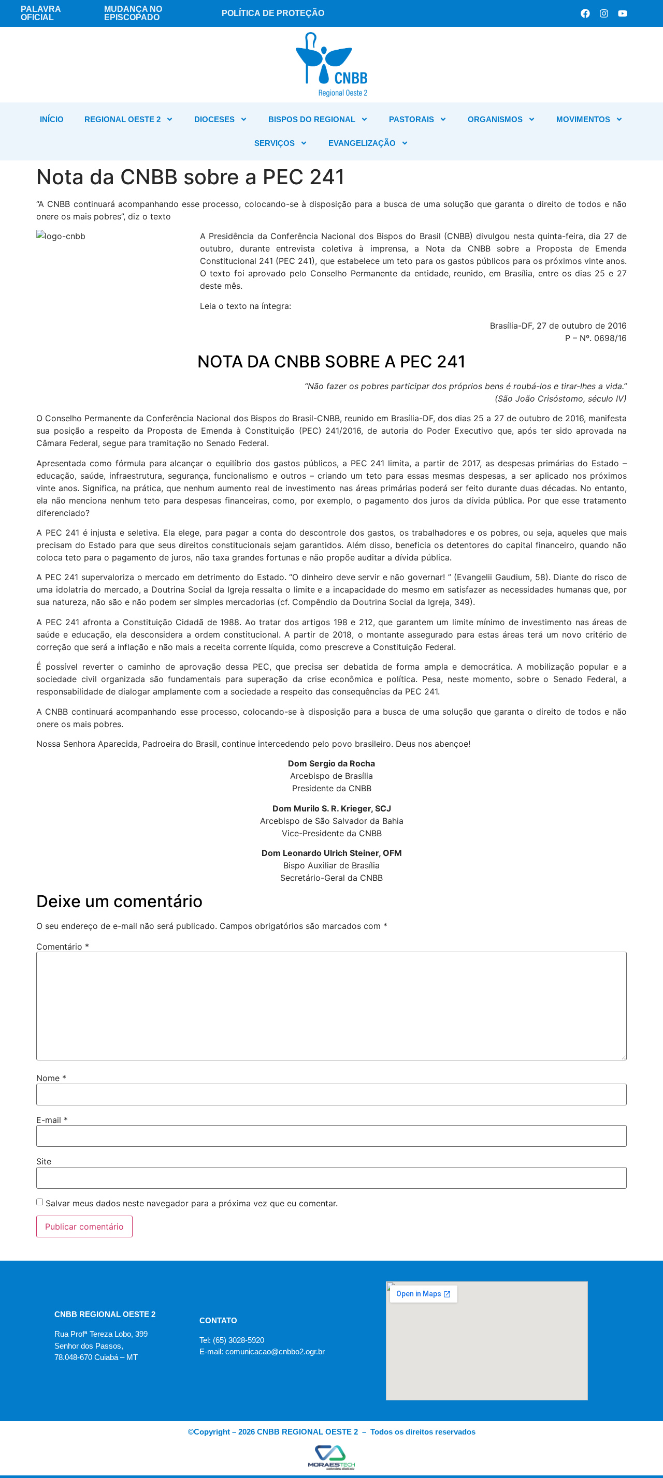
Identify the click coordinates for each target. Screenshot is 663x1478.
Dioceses (214, 119)
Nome (51, 1078)
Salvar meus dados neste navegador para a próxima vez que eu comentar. (192, 1203)
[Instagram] (604, 13)
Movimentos (583, 119)
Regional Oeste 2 (122, 119)
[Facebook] (585, 13)
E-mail (52, 1120)
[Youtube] (622, 13)
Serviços (274, 143)
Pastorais (411, 119)
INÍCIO (52, 119)
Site (43, 1161)
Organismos (495, 119)
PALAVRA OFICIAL (41, 13)
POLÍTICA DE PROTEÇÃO (273, 13)
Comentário (62, 946)
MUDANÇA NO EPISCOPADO (133, 13)
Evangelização (362, 143)
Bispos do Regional (311, 119)
